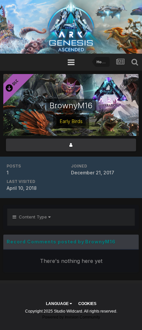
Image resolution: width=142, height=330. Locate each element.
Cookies (87, 303)
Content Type (32, 216)
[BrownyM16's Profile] (71, 145)
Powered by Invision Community (71, 317)
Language (58, 303)
